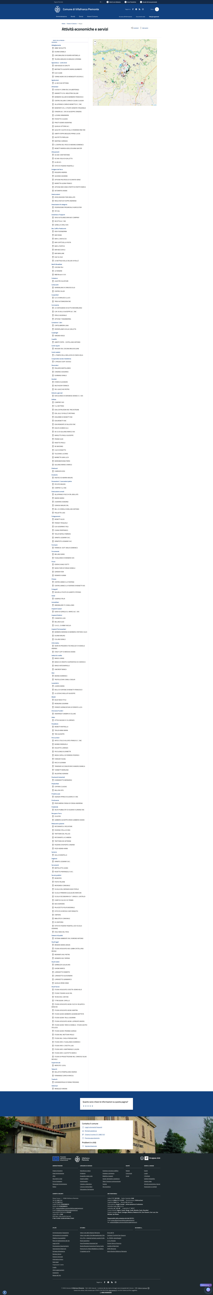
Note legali (56, 1262)
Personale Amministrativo (60, 1184)
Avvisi (127, 1176)
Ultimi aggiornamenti (58, 1270)
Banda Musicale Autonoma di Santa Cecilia (92, 1246)
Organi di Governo (57, 1171)
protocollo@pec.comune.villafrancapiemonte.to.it (69, 1208)
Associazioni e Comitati (150, 1187)
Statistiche (56, 1273)
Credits (54, 1267)
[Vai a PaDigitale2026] (150, 1158)
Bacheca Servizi (57, 1254)
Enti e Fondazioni (57, 1181)
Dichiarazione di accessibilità (60, 1235)
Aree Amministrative (58, 1173)
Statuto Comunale (58, 1257)
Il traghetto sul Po (85, 1251)
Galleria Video (148, 1181)
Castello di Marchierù (113, 1246)
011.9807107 (58, 1200)
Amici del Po (110, 1233)
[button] (106, 71)
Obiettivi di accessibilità (59, 1238)
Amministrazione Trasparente (61, 1233)
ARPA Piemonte (111, 1249)
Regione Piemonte (58, 2)
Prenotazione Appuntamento (61, 1246)
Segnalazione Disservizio (59, 1249)
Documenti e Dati (57, 1179)
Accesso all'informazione (125, 17)
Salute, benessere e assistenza (111, 1179)
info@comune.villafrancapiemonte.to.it (67, 1210)
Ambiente (82, 1173)
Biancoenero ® (113, 1290)
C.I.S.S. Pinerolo (111, 1241)
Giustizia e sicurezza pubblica (110, 1171)
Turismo (105, 1184)
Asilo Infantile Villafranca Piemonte (117, 1251)
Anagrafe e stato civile (86, 1176)
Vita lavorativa (107, 1187)
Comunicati (129, 1173)
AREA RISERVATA (106, 1292)
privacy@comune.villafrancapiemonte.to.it (122, 1220)
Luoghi (146, 1173)
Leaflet (155, 105)
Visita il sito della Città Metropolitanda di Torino (93, 1235)
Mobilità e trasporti (108, 1176)
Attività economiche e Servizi (152, 1184)
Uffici (54, 1176)
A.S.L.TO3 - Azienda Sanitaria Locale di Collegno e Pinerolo (96, 1238)
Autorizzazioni (84, 1181)
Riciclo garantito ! (85, 1241)
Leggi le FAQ (56, 1243)
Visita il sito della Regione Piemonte (90, 1233)
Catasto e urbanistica (86, 1184)
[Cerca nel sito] (157, 9)
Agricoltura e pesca (85, 1171)
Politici (54, 1187)
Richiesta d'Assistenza (59, 1251)
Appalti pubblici (84, 1179)
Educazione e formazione (87, 1189)
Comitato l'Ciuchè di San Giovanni (116, 1235)
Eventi (146, 1171)
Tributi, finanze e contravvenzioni (112, 1181)
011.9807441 (59, 1202)
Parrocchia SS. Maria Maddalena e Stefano (92, 1249)
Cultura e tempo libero (86, 1187)
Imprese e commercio (108, 1173)
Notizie (128, 1171)
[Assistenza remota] (148, 1288)
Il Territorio (147, 1176)
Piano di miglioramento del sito (61, 1241)
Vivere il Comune (72, 24)
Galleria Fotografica (149, 1179)
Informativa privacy (58, 1259)
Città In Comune (142, 1288)
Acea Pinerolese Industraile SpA (89, 1243)
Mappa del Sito (57, 1275)
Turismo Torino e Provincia (114, 1243)
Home (63, 24)
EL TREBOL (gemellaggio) (114, 1238)
